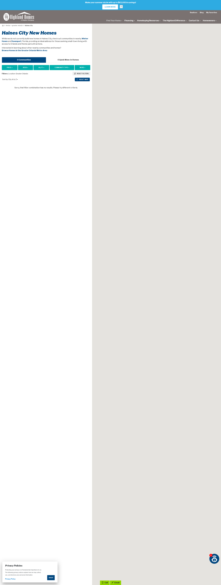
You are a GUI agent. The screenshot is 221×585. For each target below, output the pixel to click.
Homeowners (209, 20)
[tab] (24, 60)
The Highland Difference (174, 20)
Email (116, 583)
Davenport (16, 41)
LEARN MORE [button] (110, 7)
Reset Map (83, 79)
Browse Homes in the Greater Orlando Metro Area (24, 50)
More (82, 67)
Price (9, 67)
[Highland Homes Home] (19, 13)
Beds (25, 67)
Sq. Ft (40, 67)
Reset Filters (83, 73)
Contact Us (194, 20)
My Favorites (211, 12)
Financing (129, 20)
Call (106, 583)
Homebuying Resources (148, 20)
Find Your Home (113, 20)
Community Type (61, 67)
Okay (51, 578)
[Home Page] (3, 25)
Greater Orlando (17, 25)
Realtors (193, 12)
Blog (202, 12)
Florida (8, 25)
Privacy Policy (10, 579)
